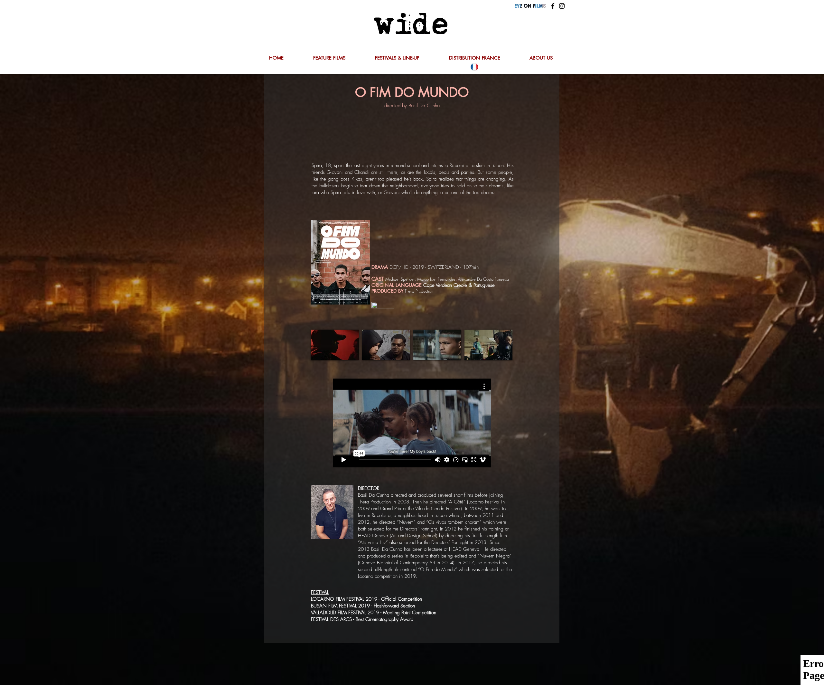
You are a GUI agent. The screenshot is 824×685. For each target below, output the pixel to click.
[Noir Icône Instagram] (562, 6)
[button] (335, 345)
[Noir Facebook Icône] (553, 6)
